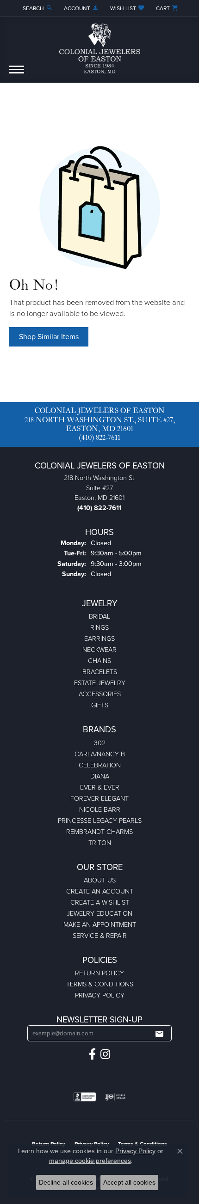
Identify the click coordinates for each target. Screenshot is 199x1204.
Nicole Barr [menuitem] (99, 809)
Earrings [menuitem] (99, 638)
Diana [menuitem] (99, 776)
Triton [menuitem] (99, 843)
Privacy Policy (99, 995)
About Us (100, 880)
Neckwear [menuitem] (99, 650)
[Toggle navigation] (16, 74)
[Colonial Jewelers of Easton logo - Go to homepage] (99, 45)
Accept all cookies (129, 1182)
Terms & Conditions (99, 984)
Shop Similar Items (49, 336)
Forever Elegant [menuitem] (99, 798)
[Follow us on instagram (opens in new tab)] (105, 1054)
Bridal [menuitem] (99, 616)
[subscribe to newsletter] (159, 1033)
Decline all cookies (66, 1182)
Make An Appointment (99, 924)
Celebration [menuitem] (100, 765)
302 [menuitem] (100, 743)
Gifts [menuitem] (99, 705)
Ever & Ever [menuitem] (99, 787)
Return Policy (99, 973)
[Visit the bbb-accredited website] (85, 1097)
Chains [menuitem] (99, 661)
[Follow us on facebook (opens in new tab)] (92, 1054)
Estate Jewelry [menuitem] (99, 683)
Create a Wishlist (99, 902)
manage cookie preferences (90, 1160)
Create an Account (99, 891)
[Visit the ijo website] (115, 1097)
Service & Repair (100, 935)
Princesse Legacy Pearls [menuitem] (100, 820)
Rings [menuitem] (99, 627)
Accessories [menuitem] (100, 694)
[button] (37, 8)
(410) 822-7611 (99, 437)
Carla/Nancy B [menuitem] (100, 754)
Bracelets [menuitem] (99, 672)
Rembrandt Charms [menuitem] (99, 832)
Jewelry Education (99, 913)
